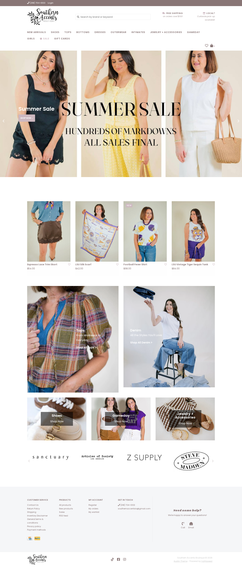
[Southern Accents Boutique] (48, 17)
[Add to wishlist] (69, 264)
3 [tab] (234, 185)
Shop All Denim (140, 342)
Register (93, 505)
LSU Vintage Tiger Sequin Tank (190, 264)
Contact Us (33, 505)
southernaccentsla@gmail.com (134, 508)
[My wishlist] (206, 46)
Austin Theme (180, 561)
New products (66, 508)
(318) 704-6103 (127, 505)
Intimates (138, 32)
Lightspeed (206, 561)
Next (231, 121)
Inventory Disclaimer (37, 515)
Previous (10, 121)
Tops (67, 32)
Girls (31, 38)
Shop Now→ (26, 118)
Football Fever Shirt (135, 264)
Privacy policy (34, 526)
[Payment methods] (30, 539)
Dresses (100, 32)
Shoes (55, 32)
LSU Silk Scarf (83, 264)
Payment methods (36, 529)
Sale (45, 38)
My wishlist (94, 512)
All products (65, 505)
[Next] (213, 461)
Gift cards (62, 38)
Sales (62, 512)
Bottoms (83, 32)
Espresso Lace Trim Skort (42, 264)
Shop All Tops (85, 347)
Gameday (193, 32)
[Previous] (29, 461)
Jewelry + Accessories (166, 32)
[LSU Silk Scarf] (97, 231)
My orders (93, 508)
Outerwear (118, 32)
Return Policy (33, 508)
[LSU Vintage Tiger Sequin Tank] (193, 231)
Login (50, 2)
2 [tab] (225, 185)
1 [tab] (216, 185)
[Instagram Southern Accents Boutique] (124, 559)
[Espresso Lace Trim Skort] (48, 231)
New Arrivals (36, 32)
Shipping (31, 512)
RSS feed (63, 515)
